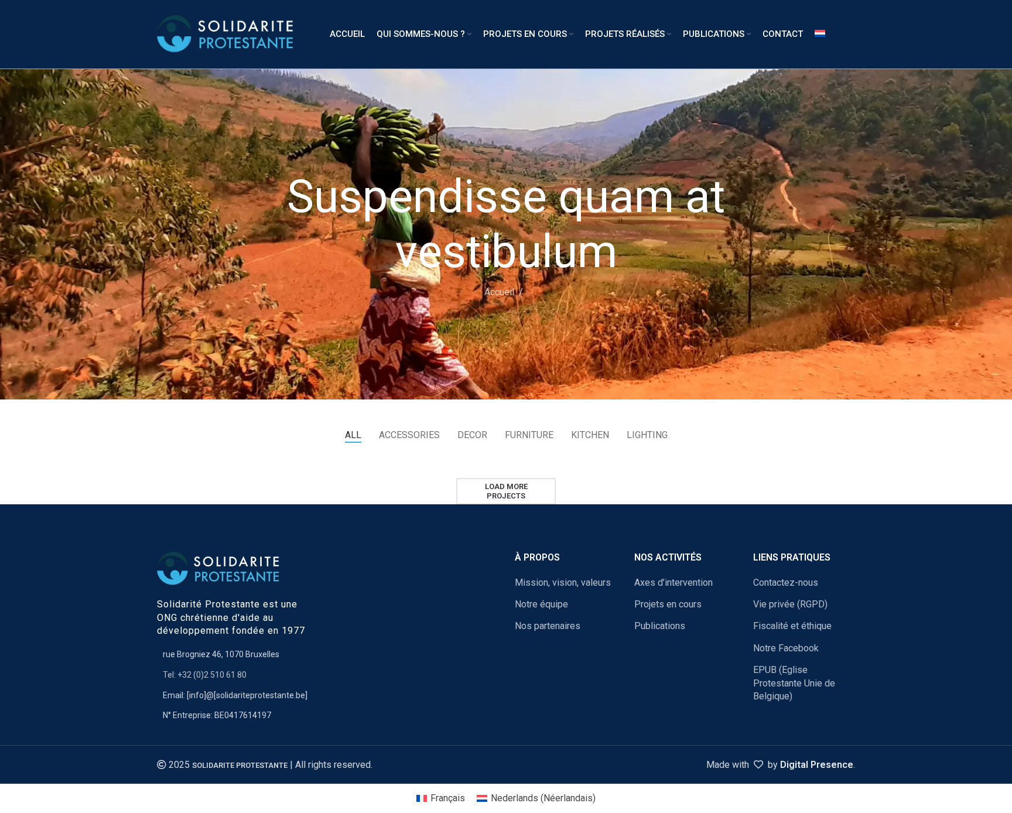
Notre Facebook (786, 648)
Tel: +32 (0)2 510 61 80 (205, 674)
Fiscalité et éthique (792, 625)
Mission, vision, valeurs (563, 582)
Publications (659, 625)
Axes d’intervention (673, 582)
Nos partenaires (547, 625)
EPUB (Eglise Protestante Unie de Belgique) (794, 683)
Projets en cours (668, 604)
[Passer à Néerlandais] (820, 34)
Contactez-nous (785, 582)
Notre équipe (541, 604)
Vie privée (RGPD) (790, 604)
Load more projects (506, 491)
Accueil (499, 292)
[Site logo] (228, 33)
